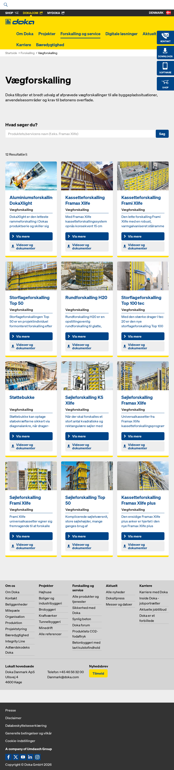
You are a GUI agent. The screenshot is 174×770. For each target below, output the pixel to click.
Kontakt (11, 598)
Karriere (23, 44)
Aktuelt (149, 33)
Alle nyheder (115, 592)
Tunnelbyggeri (50, 621)
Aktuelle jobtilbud (152, 609)
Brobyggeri (47, 609)
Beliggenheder (16, 604)
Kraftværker (48, 615)
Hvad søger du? (21, 125)
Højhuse (45, 592)
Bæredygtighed (50, 44)
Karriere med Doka (153, 592)
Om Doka (24, 33)
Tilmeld (98, 673)
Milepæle (12, 610)
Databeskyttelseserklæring (25, 725)
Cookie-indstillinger (20, 740)
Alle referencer (50, 634)
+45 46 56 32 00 (71, 672)
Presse (10, 710)
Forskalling (28, 53)
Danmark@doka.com (63, 677)
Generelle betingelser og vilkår (28, 733)
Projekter (46, 33)
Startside (11, 53)
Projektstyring (16, 629)
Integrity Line (15, 641)
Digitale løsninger (121, 33)
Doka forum (81, 625)
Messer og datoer (119, 604)
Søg (162, 133)
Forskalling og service (80, 33)
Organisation (15, 616)
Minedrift (46, 627)
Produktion (13, 622)
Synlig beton (81, 619)
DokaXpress (115, 598)
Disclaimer (13, 718)
